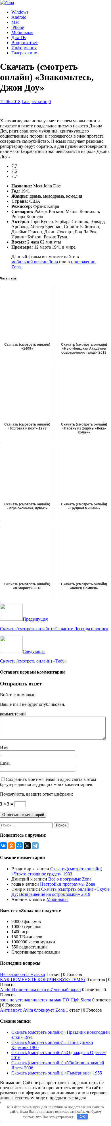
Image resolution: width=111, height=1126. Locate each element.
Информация (24, 47)
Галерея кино (24, 52)
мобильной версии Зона (34, 261)
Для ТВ (18, 37)
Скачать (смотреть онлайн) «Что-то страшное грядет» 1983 (56, 871)
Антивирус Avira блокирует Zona (32, 1010)
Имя (4, 747)
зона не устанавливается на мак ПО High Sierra (45, 999)
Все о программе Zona (69, 879)
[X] (27, 845)
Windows (19, 12)
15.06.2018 (10, 101)
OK (82, 1116)
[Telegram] (35, 845)
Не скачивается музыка (22, 974)
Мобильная (22, 32)
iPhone (17, 27)
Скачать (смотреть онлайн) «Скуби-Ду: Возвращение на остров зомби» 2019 (60, 892)
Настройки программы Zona (67, 884)
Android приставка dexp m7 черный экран (40, 989)
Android (18, 17)
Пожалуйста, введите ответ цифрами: (36, 794)
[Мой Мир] (19, 845)
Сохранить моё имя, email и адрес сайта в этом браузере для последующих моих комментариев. (48, 782)
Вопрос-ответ (24, 42)
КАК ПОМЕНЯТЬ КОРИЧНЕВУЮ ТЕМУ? (42, 979)
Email (5, 763)
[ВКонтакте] (3, 845)
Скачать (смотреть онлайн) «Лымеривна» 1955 (56, 1073)
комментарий (13, 714)
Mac (15, 22)
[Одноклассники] (11, 845)
